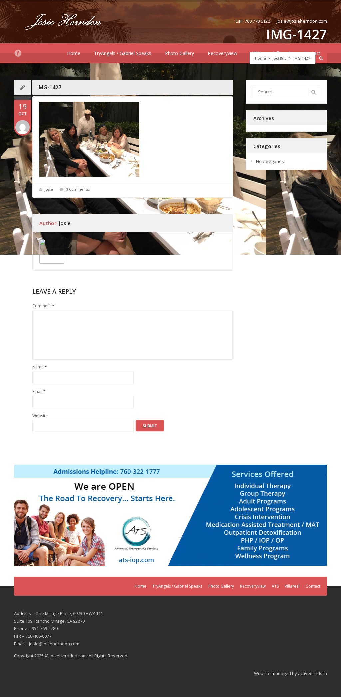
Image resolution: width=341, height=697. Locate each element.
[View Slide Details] (170, 515)
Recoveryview (222, 53)
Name (39, 367)
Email (39, 391)
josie (49, 189)
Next (319, 514)
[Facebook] (18, 53)
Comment (43, 306)
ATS (255, 53)
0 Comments (77, 189)
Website (40, 416)
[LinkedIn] (28, 53)
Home (73, 53)
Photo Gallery (179, 53)
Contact (311, 53)
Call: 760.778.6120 (252, 21)
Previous (22, 514)
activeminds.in (312, 673)
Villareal (281, 53)
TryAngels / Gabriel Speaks (122, 53)
